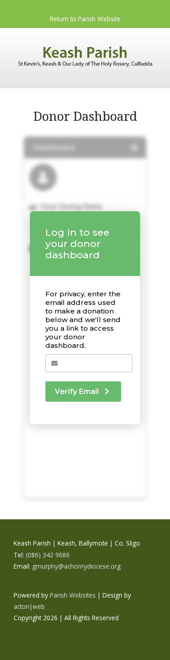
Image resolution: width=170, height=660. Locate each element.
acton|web (29, 606)
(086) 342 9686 (48, 555)
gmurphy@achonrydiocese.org (76, 566)
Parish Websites (73, 595)
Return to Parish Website (85, 18)
